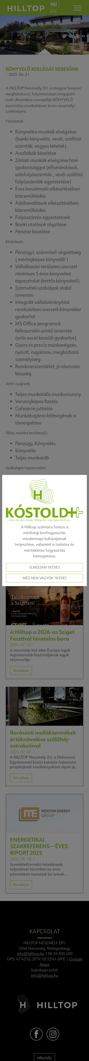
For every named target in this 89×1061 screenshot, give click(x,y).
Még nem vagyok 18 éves (44, 577)
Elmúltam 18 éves (44, 567)
